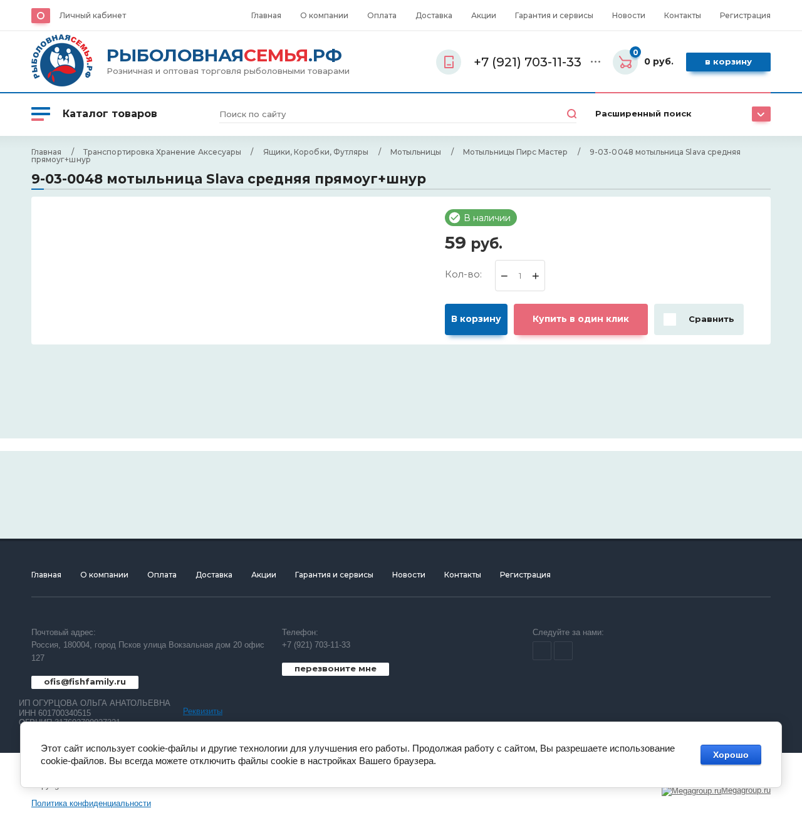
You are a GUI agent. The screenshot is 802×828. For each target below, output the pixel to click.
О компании (324, 15)
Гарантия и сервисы (554, 15)
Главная (266, 15)
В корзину (728, 61)
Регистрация (745, 15)
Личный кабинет (93, 15)
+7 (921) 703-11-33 (316, 644)
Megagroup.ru (746, 790)
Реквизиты (202, 711)
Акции (483, 15)
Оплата (382, 15)
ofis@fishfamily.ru (85, 681)
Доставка (433, 15)
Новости (628, 15)
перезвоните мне (335, 668)
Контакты (682, 15)
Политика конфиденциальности (91, 803)
